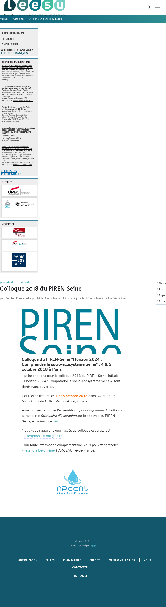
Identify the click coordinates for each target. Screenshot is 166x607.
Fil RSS (50, 560)
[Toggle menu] (157, 7)
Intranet (80, 576)
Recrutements (13, 34)
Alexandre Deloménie (38, 450)
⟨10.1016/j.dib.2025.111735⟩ (10, 121)
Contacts (9, 39)
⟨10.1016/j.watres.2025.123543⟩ (23, 101)
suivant (24, 282)
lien (55, 421)
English (6, 53)
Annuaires (10, 45)
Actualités (19, 19)
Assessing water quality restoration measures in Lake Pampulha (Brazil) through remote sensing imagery (17, 67)
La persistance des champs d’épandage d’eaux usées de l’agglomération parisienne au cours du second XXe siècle (18, 131)
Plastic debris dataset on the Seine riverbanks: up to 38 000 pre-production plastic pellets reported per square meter (18, 110)
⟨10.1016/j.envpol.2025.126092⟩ (22, 165)
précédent (6, 282)
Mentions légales (122, 560)
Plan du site (72, 560)
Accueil (4, 19)
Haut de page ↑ (26, 560)
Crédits (94, 560)
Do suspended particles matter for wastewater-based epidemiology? (16, 87)
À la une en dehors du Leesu (45, 19)
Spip (93, 545)
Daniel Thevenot (17, 298)
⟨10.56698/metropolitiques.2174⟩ (11, 140)
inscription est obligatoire (43, 436)
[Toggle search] (148, 7)
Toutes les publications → (13, 172)
